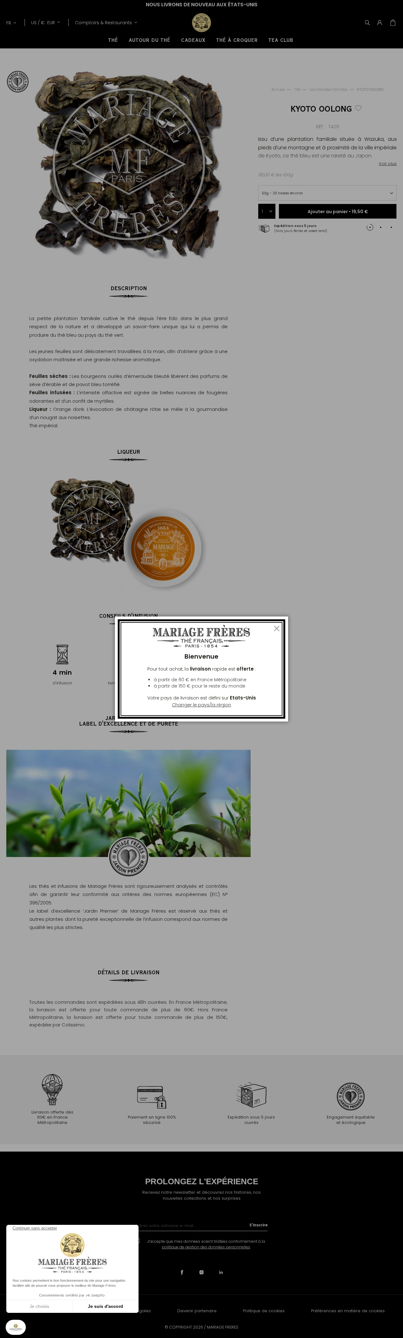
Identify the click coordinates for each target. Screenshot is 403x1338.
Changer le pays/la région (201, 705)
